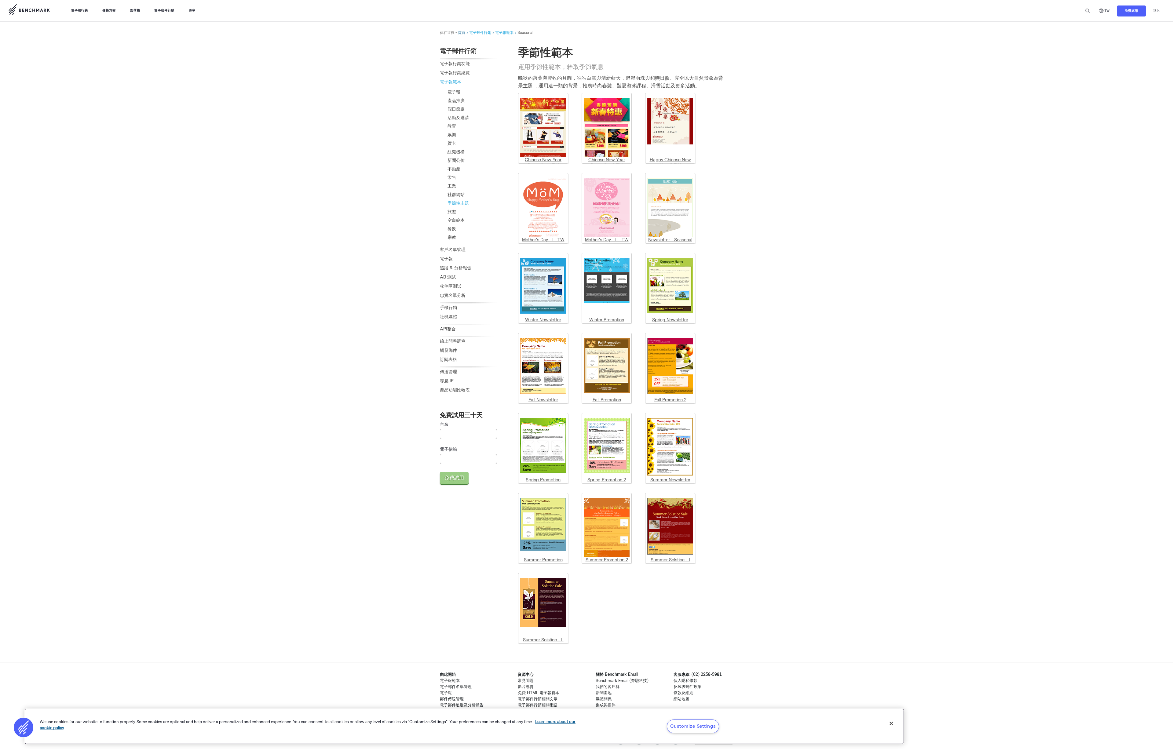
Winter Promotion (606, 319)
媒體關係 (604, 699)
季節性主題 (458, 203)
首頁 (461, 33)
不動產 (454, 169)
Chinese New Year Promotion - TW (543, 162)
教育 (452, 126)
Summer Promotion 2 (607, 560)
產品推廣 (456, 100)
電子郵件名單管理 (456, 686)
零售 (452, 177)
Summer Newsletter (670, 480)
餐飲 (452, 228)
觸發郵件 (448, 350)
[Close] (891, 723)
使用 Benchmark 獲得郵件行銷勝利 (29, 10)
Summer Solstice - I (670, 560)
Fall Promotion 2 (670, 399)
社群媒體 (448, 316)
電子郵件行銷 (164, 11)
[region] (464, 726)
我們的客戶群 (607, 686)
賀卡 (452, 143)
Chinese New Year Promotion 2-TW (606, 162)
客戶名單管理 (453, 249)
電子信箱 (448, 449)
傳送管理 (448, 371)
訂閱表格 (448, 359)
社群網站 (456, 194)
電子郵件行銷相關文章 (537, 699)
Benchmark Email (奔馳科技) (622, 680)
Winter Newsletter (543, 319)
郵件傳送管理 (452, 699)
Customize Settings (693, 726)
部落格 (135, 11)
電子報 (454, 92)
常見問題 (526, 680)
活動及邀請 (458, 117)
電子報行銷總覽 (455, 72)
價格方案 (109, 11)
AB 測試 (448, 277)
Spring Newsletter (670, 319)
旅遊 (452, 211)
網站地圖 (681, 699)
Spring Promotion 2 (606, 480)
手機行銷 (448, 307)
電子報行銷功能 (455, 63)
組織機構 (456, 152)
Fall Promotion (607, 399)
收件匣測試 (450, 286)
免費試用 (1131, 11)
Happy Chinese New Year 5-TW (670, 162)
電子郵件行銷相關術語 (537, 705)
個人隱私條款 (685, 680)
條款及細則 (683, 692)
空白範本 (456, 220)
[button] (23, 727)
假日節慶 (456, 109)
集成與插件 (606, 705)
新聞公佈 (456, 160)
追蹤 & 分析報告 (455, 268)
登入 (1156, 11)
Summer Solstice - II (543, 640)
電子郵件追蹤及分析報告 (462, 705)
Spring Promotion (543, 480)
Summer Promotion (543, 560)
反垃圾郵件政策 (687, 686)
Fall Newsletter (543, 399)
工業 (452, 186)
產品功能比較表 (455, 390)
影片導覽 (526, 686)
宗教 (452, 237)
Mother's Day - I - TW (543, 239)
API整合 (448, 329)
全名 (444, 424)
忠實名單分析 (453, 295)
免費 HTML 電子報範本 (538, 692)
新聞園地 (604, 692)
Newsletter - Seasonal (670, 239)
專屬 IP (447, 381)
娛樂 (452, 134)
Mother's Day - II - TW (607, 239)
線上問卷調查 (453, 341)
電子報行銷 (79, 11)
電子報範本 (504, 33)
